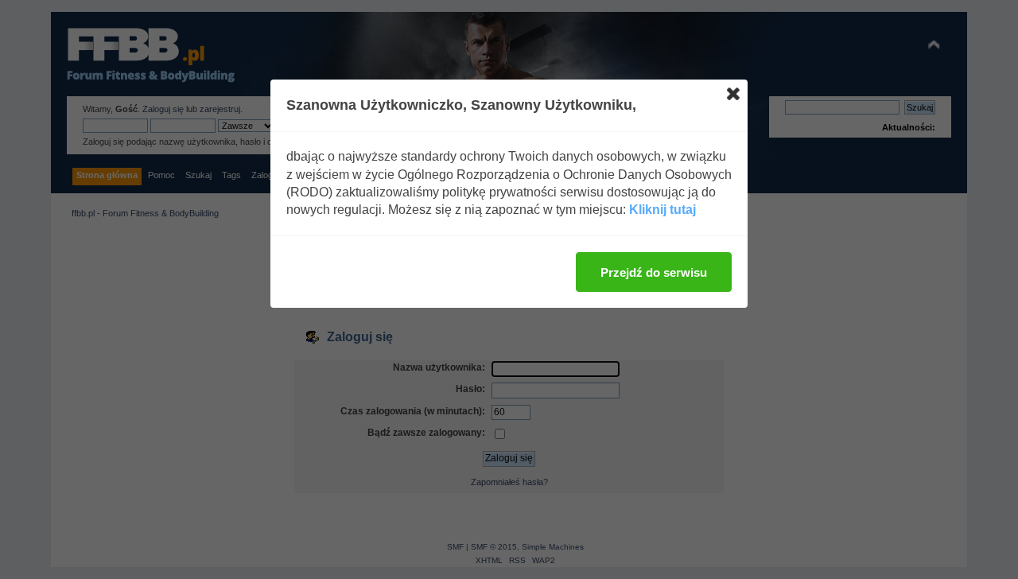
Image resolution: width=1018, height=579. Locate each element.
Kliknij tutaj (662, 209)
